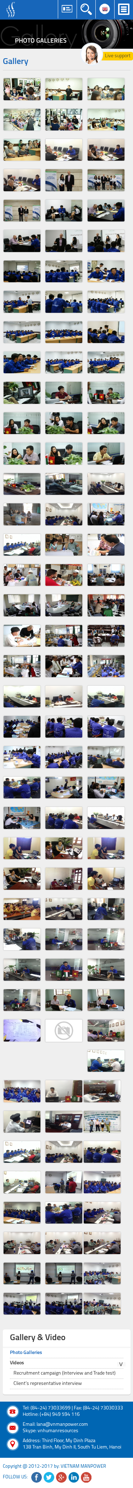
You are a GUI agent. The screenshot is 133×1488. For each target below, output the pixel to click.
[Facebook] (36, 1477)
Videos (17, 1363)
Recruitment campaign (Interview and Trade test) (64, 1373)
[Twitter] (49, 1477)
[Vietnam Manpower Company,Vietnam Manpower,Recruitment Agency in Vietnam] (12, 10)
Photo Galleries (26, 1352)
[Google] (61, 1477)
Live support (118, 56)
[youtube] (86, 1477)
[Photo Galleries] (66, 34)
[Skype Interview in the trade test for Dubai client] (63, 1000)
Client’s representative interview (47, 1383)
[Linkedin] (73, 1477)
